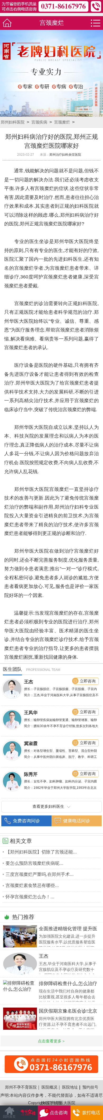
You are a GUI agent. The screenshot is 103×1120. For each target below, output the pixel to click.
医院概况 (49, 1087)
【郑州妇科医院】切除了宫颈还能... (41, 852)
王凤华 (31, 712)
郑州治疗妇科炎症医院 (65, 154)
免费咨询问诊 (26, 820)
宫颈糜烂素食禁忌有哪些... (32, 885)
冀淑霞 (31, 743)
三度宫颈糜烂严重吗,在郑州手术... (40, 874)
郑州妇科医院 (13, 122)
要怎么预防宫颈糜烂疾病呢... (34, 863)
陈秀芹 (31, 774)
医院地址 (70, 1087)
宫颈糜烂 (62, 122)
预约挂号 (90, 1087)
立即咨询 (88, 681)
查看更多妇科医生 (48, 806)
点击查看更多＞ (51, 1041)
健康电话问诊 (76, 820)
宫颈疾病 (39, 122)
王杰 (28, 681)
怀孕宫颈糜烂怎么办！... (30, 896)
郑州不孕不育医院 (21, 1087)
